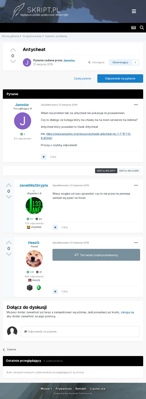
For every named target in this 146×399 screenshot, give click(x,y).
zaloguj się (127, 312)
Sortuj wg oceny (129, 171)
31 (40, 272)
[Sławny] (39, 287)
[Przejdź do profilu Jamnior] (27, 62)
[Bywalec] (30, 287)
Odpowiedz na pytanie (120, 78)
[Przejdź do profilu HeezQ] (34, 258)
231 (31, 272)
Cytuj (53, 156)
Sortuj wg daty (106, 171)
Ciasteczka (97, 388)
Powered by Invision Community (73, 393)
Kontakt (80, 388)
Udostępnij (97, 62)
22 (40, 218)
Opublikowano (59, 104)
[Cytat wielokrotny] (43, 156)
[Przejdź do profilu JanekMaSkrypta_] (34, 205)
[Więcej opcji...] (136, 105)
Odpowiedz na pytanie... (42, 331)
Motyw (45, 388)
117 (31, 218)
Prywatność (64, 388)
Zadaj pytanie (82, 78)
